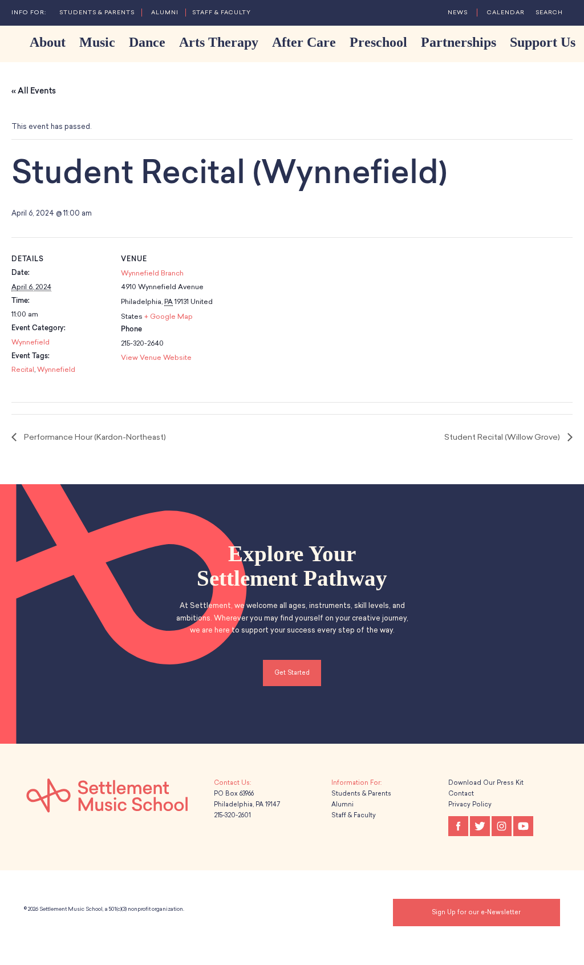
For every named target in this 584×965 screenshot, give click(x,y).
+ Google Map (168, 317)
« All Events (33, 91)
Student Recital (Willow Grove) (503, 437)
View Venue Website (156, 358)
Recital (22, 370)
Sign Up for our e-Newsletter (476, 912)
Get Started (292, 672)
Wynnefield (30, 342)
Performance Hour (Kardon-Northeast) (94, 437)
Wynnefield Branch (152, 273)
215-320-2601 (232, 815)
